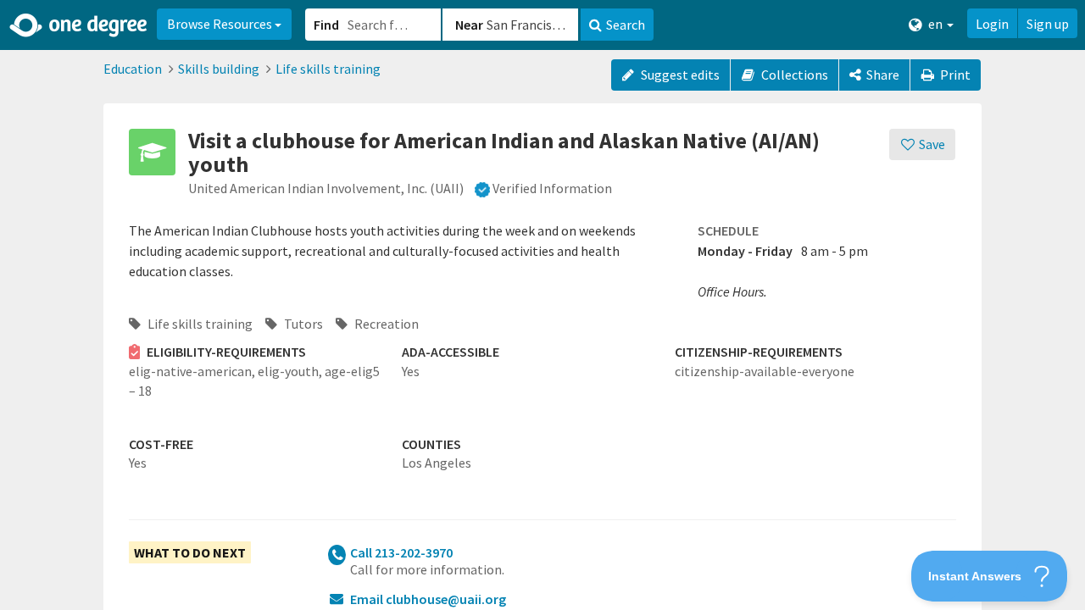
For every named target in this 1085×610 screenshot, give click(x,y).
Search (625, 24)
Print (954, 74)
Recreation (385, 323)
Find (326, 24)
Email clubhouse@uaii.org (428, 599)
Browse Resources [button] (221, 23)
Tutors (302, 323)
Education (132, 68)
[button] (542, 305)
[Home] (79, 25)
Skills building (218, 68)
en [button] (935, 23)
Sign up (1048, 23)
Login (992, 23)
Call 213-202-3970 (401, 552)
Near (469, 24)
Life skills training (328, 68)
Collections (793, 74)
